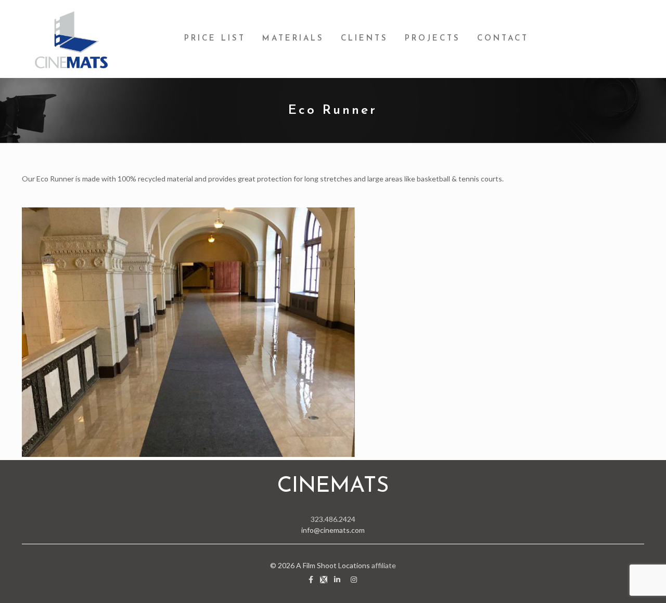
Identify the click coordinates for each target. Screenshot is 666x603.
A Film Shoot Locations (333, 565)
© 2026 (283, 565)
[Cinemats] (71, 39)
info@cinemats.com (333, 530)
